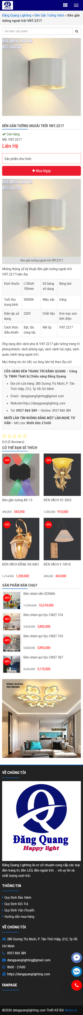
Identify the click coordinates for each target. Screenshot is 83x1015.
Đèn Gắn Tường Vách (49, 15)
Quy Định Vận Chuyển (19, 910)
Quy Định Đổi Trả (16, 904)
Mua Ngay (43, 170)
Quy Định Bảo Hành (17, 897)
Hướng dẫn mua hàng (19, 916)
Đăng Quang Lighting (16, 15)
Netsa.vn (71, 1010)
